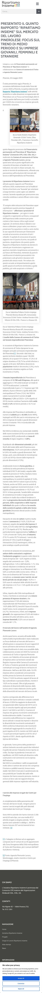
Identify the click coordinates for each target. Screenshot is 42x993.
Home (4, 929)
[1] (15, 353)
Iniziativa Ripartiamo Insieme (12, 933)
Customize (21, 983)
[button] (38, 4)
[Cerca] (38, 11)
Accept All (21, 978)
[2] (11, 828)
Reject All (21, 989)
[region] (21, 977)
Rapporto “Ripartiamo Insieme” (15, 92)
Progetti (5, 937)
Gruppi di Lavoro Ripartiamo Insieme (14, 941)
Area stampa (6, 944)
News (4, 948)
